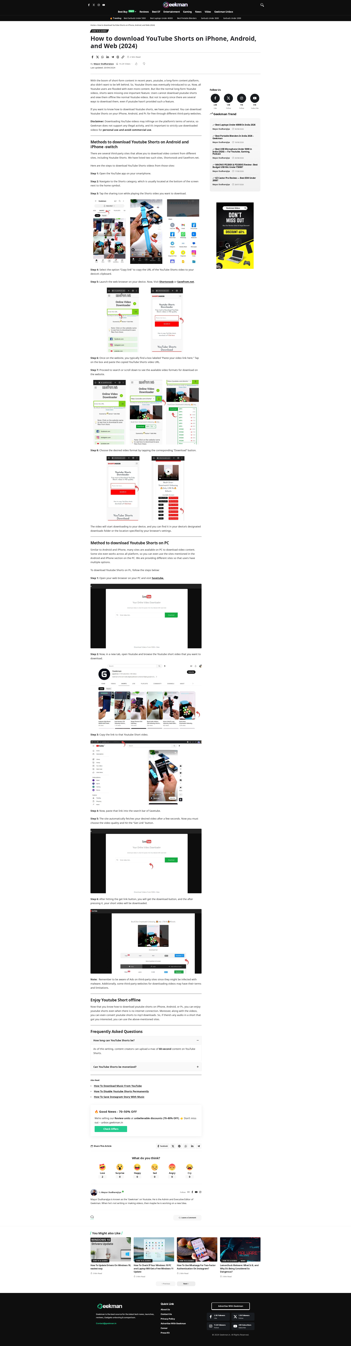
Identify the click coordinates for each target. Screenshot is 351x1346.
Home (93, 25)
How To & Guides (99, 31)
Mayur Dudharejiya (104, 63)
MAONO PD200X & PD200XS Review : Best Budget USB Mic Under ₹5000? (235, 166)
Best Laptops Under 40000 (161, 18)
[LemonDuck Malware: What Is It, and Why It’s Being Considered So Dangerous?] (240, 1249)
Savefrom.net (185, 281)
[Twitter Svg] (93, 4)
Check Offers (110, 1129)
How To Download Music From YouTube (118, 1085)
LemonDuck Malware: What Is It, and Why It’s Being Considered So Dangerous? (239, 1268)
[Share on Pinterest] (179, 1146)
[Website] (188, 1192)
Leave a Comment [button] (188, 1217)
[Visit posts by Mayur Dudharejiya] (93, 1192)
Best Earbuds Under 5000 (135, 18)
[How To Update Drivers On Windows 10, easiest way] (110, 1249)
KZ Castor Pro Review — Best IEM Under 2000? (234, 179)
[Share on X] (97, 57)
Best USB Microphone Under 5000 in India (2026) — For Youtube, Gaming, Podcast (232, 151)
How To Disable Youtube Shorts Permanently (121, 1091)
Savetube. (158, 578)
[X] (228, 102)
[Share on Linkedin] (108, 57)
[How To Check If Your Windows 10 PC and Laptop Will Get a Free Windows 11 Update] (154, 1249)
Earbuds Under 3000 (210, 18)
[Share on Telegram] (113, 57)
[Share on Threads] (118, 57)
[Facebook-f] (88, 4)
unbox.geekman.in (112, 1122)
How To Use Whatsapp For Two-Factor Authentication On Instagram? (196, 1267)
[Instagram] (98, 4)
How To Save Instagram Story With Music (119, 1096)
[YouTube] (196, 1192)
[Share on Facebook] (92, 57)
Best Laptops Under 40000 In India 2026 (235, 124)
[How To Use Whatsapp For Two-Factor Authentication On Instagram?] (197, 1249)
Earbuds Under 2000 (232, 18)
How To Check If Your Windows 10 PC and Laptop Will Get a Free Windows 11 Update (153, 1268)
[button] (262, 5)
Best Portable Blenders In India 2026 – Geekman (233, 137)
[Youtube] (103, 4)
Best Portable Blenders (187, 18)
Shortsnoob (166, 281)
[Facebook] (192, 1192)
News (243, 1261)
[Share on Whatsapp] (102, 57)
